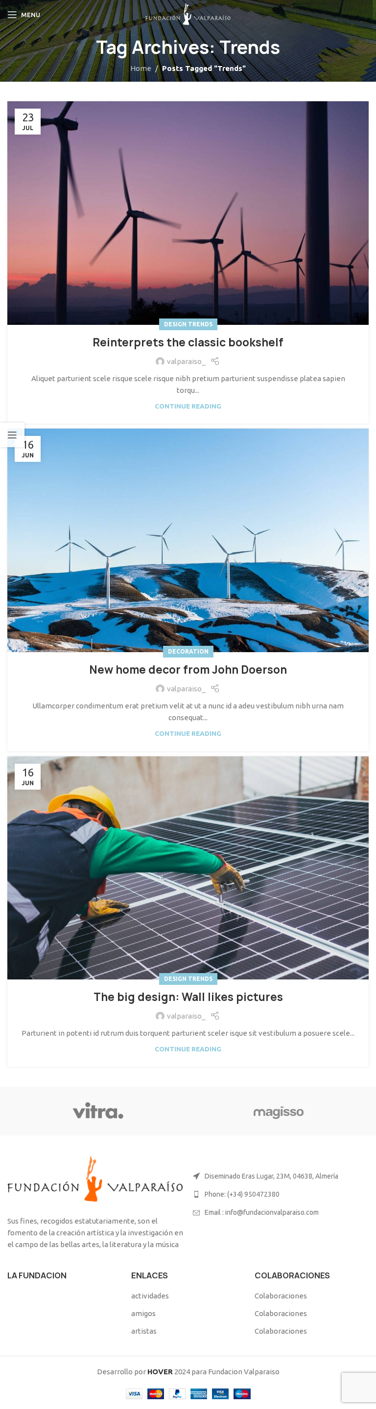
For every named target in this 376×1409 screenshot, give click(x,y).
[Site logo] (188, 14)
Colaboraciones (281, 1296)
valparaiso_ (186, 361)
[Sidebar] (12, 435)
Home (140, 68)
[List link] (281, 1194)
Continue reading (188, 406)
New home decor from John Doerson (188, 669)
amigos (143, 1313)
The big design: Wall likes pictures (188, 997)
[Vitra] (97, 1111)
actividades (150, 1296)
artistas (144, 1331)
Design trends (188, 324)
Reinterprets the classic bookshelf (188, 342)
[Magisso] (278, 1111)
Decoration (188, 651)
